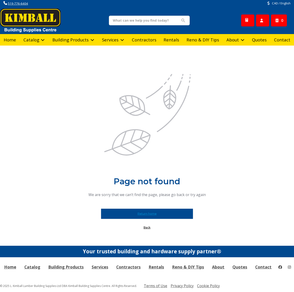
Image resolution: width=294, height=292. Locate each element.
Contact (282, 40)
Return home (147, 213)
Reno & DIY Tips (203, 40)
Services (110, 40)
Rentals (171, 40)
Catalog (32, 267)
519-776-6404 (18, 3)
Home (10, 40)
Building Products (70, 40)
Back (147, 227)
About (232, 40)
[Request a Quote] (247, 20)
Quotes (259, 40)
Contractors (144, 40)
